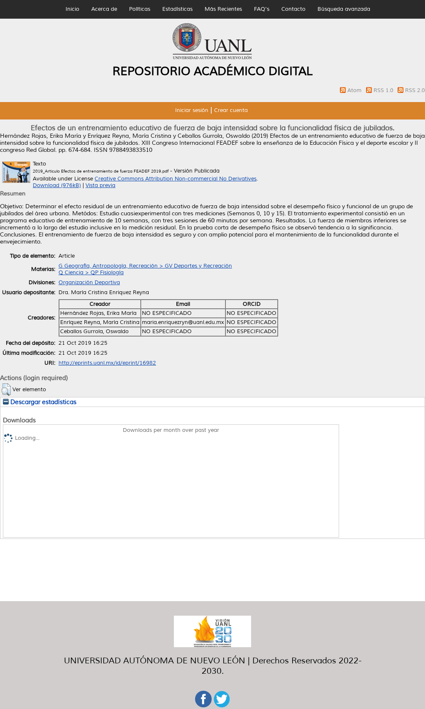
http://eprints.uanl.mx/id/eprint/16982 (107, 363)
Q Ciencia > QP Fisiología (91, 272)
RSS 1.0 (384, 90)
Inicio (72, 9)
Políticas (139, 9)
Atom (355, 90)
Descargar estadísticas (42, 402)
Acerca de (104, 9)
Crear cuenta (231, 110)
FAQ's (261, 9)
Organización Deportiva (89, 282)
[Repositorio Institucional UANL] (212, 58)
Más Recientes (223, 9)
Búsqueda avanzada (344, 9)
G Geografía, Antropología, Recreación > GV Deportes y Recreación (145, 266)
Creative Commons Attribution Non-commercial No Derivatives (175, 178)
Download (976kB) (57, 185)
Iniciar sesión (191, 110)
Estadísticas (177, 9)
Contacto (293, 9)
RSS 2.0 (415, 90)
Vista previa (100, 185)
